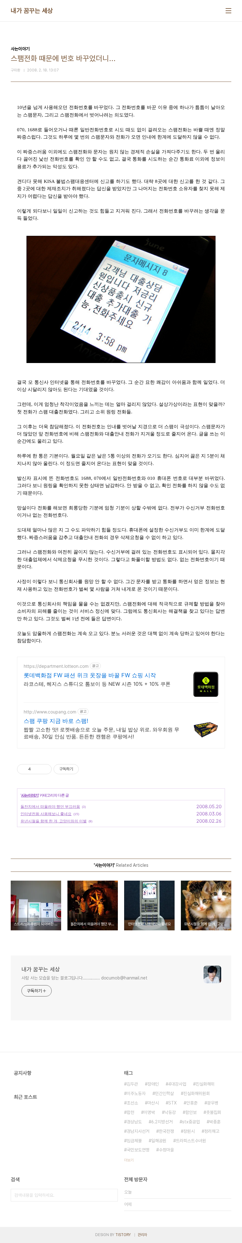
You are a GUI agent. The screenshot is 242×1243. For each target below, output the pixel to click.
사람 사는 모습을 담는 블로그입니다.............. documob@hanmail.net (84, 977)
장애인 (153, 1084)
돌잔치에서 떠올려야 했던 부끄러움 (50, 806)
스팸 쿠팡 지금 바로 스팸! (56, 721)
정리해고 (211, 1131)
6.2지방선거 (162, 1121)
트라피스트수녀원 (191, 1140)
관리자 (142, 1235)
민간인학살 (164, 1093)
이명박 (149, 1112)
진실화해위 (205, 1084)
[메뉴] (228, 10)
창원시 (189, 1131)
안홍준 (192, 1102)
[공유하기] (37, 769)
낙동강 (170, 1112)
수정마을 (166, 1149)
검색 (112, 1195)
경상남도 (134, 1121)
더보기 (129, 1160)
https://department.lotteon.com (56, 666)
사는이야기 (29, 795)
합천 (130, 1112)
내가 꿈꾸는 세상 (32, 10)
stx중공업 (191, 1121)
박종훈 (215, 1121)
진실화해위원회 (196, 1093)
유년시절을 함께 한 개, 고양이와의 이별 (53, 821)
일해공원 (158, 1140)
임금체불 (134, 1140)
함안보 (191, 1112)
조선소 (132, 1102)
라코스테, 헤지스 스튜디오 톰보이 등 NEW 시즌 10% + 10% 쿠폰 (97, 684)
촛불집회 (213, 1112)
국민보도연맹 (138, 1149)
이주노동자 (136, 1093)
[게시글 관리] (45, 769)
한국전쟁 (166, 1131)
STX (172, 1102)
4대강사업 (177, 1084)
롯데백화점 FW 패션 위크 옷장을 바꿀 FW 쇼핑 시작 (90, 675)
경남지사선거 (138, 1131)
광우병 (212, 1102)
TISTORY (123, 1235)
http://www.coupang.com (50, 711)
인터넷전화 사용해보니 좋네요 (46, 813)
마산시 (153, 1102)
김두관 (132, 1084)
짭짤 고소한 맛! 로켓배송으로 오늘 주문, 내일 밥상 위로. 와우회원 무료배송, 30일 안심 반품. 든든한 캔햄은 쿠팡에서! (101, 733)
